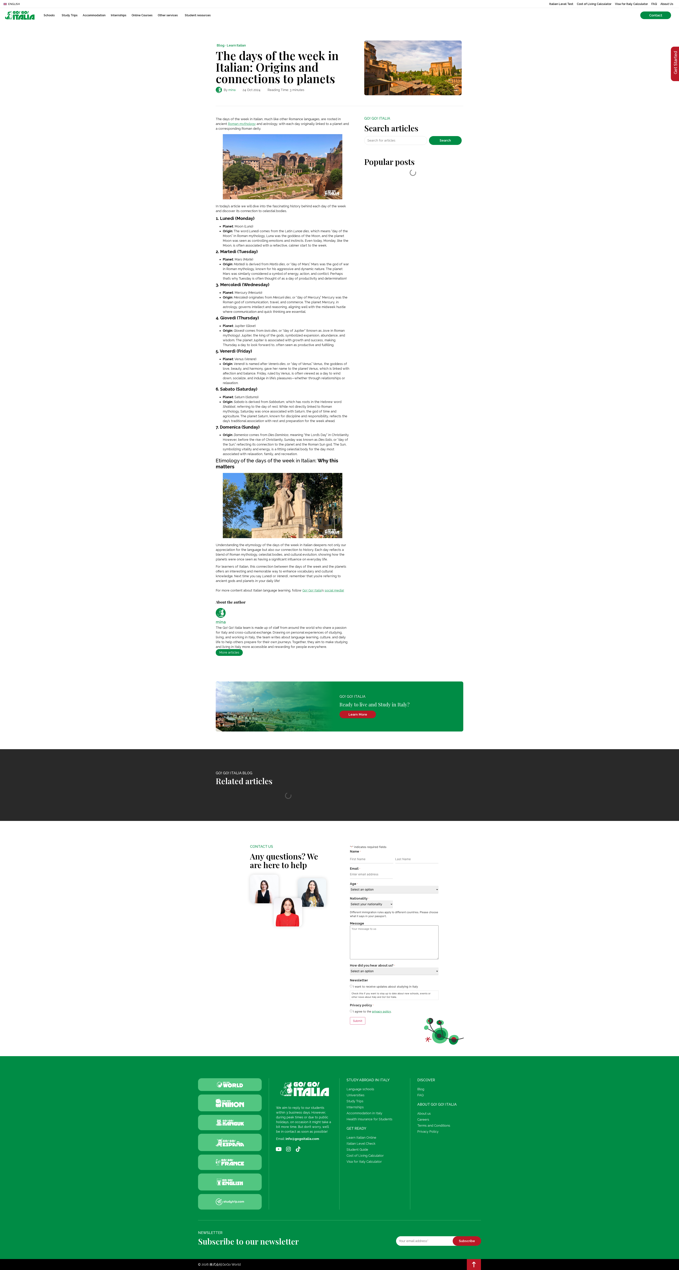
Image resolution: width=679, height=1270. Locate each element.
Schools (49, 15)
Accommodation (94, 15)
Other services (168, 15)
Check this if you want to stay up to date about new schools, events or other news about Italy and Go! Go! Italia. (391, 995)
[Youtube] (278, 1149)
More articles (229, 652)
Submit (357, 1021)
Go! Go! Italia (312, 590)
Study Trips (69, 15)
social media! (334, 590)
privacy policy (381, 1011)
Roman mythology (242, 124)
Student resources (198, 15)
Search (445, 140)
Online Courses (142, 15)
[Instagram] (288, 1149)
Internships (118, 15)
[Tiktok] (298, 1149)
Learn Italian (236, 45)
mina (232, 90)
